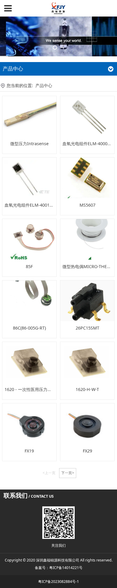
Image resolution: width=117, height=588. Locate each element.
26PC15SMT (87, 328)
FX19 (29, 451)
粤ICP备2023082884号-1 (58, 581)
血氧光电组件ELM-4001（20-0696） (39, 205)
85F (29, 266)
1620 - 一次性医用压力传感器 (32, 389)
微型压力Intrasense (29, 143)
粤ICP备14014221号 (65, 567)
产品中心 (43, 85)
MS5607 (87, 205)
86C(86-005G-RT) (29, 328)
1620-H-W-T (87, 389)
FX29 (87, 451)
